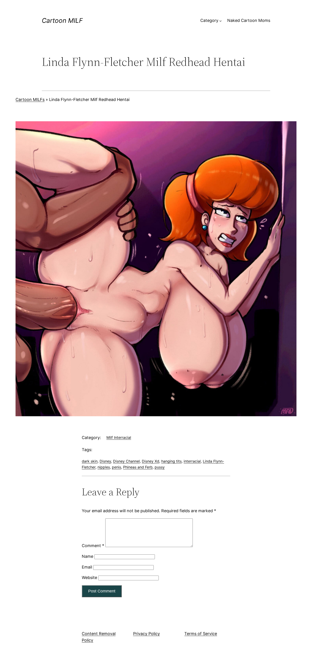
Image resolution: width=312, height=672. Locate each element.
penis (116, 467)
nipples (104, 467)
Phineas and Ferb (138, 467)
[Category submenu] (220, 20)
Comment (93, 545)
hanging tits (171, 461)
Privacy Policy (146, 633)
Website (89, 577)
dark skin (90, 461)
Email (87, 567)
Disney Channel (126, 461)
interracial (192, 461)
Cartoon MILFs (30, 99)
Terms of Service (200, 633)
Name (87, 556)
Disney (105, 461)
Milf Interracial (118, 437)
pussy (160, 467)
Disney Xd (150, 461)
